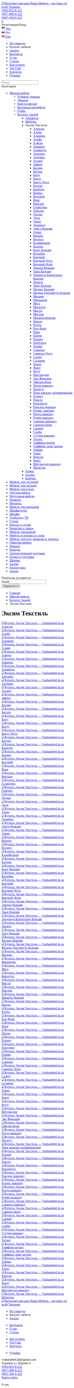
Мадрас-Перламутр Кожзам (51, 293)
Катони (38, 246)
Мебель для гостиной (23, 482)
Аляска (38, 143)
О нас (13, 57)
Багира (37, 171)
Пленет (38, 339)
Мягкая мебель (19, 93)
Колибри (39, 253)
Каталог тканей (27, 114)
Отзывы (14, 75)
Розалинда (40, 403)
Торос (37, 453)
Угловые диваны (28, 96)
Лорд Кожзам (42, 285)
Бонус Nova (41, 182)
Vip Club (15, 68)
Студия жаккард (44, 435)
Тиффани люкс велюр (48, 446)
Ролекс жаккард (43, 410)
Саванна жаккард (45, 421)
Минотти (39, 307)
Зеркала (14, 546)
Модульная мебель (21, 496)
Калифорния (41, 243)
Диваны (22, 100)
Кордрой (39, 257)
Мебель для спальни (23, 485)
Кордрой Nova (42, 260)
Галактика (40, 207)
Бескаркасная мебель (31, 107)
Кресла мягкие (27, 103)
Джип (37, 221)
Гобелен (38, 210)
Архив (13, 571)
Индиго (38, 239)
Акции (14, 50)
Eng (8, 36)
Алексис (39, 128)
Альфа (37, 139)
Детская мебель (19, 492)
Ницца (37, 321)
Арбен (29, 471)
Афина (37, 164)
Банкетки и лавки (21, 528)
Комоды (14, 549)
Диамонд (39, 225)
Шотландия (41, 375)
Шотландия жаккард (47, 464)
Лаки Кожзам (42, 271)
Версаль (38, 203)
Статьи (14, 61)
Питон (37, 335)
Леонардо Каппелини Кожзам (22, 919)
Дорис (37, 232)
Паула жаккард (43, 385)
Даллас (38, 214)
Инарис (38, 235)
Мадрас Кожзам (43, 289)
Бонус (37, 178)
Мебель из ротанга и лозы (26, 535)
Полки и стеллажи (21, 557)
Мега (36, 303)
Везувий (39, 196)
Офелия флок (42, 382)
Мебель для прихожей (24, 507)
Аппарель (31, 118)
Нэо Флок (39, 328)
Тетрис (37, 439)
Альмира (39, 136)
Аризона (39, 153)
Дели (36, 218)
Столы (13, 521)
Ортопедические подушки (27, 553)
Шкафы (14, 514)
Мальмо (38, 296)
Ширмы (14, 560)
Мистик (38, 314)
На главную (17, 43)
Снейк (37, 432)
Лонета (38, 282)
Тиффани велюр (44, 442)
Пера (36, 332)
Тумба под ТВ (18, 517)
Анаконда (39, 150)
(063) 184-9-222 (12, 17)
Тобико (38, 450)
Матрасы (15, 503)
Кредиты (15, 72)
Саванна (39, 350)
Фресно (38, 457)
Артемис (39, 157)
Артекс (30, 474)
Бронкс (38, 193)
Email (5, 581)
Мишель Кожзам (44, 317)
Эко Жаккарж (42, 378)
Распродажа (17, 567)
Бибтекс (30, 478)
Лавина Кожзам (43, 268)
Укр (8, 28)
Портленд (39, 342)
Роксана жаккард (44, 407)
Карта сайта (10, 1377)
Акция (13, 564)
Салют (37, 357)
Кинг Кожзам (42, 250)
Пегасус (38, 389)
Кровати (15, 499)
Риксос (38, 400)
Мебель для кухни (21, 489)
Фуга (36, 371)
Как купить (17, 64)
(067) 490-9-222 (12, 14)
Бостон (38, 185)
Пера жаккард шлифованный (52, 392)
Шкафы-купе (18, 510)
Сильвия (39, 360)
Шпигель (39, 467)
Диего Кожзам (42, 228)
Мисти (37, 310)
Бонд (36, 175)
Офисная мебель (20, 542)
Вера (36, 200)
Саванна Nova (42, 353)
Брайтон (38, 189)
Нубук (37, 325)
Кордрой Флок (43, 264)
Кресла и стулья (20, 524)
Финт (37, 367)
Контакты (16, 54)
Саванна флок (42, 425)
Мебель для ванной (22, 532)
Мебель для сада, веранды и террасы (34, 539)
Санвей (38, 428)
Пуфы (21, 111)
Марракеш (40, 300)
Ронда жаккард (43, 414)
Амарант (39, 146)
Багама (37, 168)
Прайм (37, 346)
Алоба (37, 132)
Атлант (38, 161)
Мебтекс (31, 121)
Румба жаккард (43, 417)
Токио (37, 364)
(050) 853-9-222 (12, 10)
